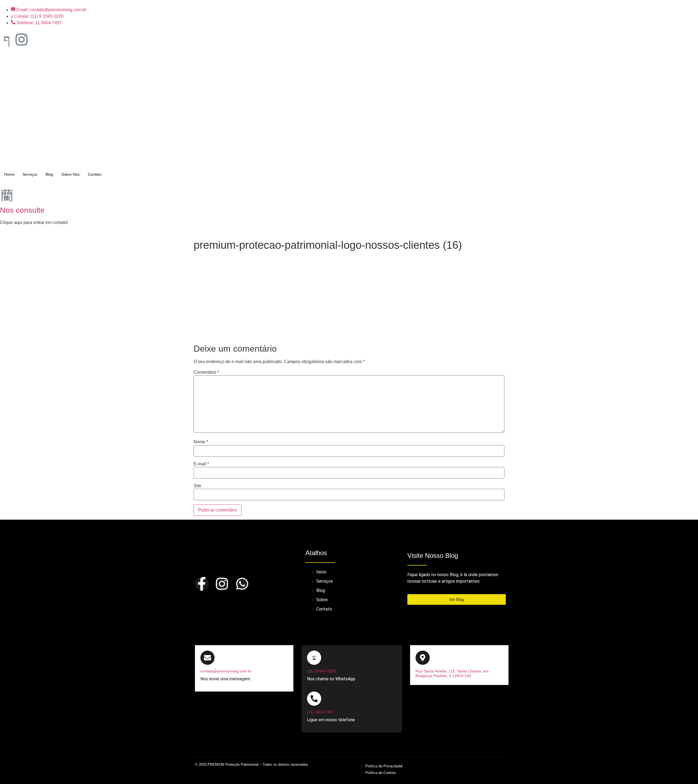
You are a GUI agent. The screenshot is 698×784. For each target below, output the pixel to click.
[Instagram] (21, 39)
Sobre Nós (70, 174)
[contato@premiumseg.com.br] (207, 658)
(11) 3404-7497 (320, 712)
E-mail (201, 464)
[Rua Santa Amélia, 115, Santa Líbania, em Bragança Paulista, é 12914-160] (423, 658)
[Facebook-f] (202, 584)
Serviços (30, 174)
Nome (201, 442)
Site (197, 486)
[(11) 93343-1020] (314, 658)
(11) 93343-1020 (321, 671)
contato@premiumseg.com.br (226, 671)
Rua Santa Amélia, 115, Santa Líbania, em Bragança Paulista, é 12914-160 (452, 673)
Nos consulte (22, 210)
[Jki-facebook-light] (7, 39)
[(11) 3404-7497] (314, 699)
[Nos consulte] (7, 195)
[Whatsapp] (242, 584)
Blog (49, 174)
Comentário (206, 372)
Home (9, 174)
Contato (94, 174)
